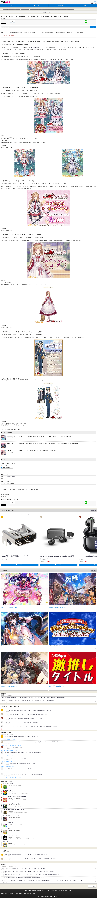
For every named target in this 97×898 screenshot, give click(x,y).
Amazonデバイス (28, 514)
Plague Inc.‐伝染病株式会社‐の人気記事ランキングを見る (11, 755)
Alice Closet (3, 496)
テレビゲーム (37, 514)
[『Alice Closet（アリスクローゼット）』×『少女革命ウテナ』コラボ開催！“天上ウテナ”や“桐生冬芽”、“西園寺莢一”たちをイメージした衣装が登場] (39, 447)
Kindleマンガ (19, 514)
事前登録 (44, 12)
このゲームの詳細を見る (7, 467)
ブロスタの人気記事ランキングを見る (8, 761)
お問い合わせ (28, 890)
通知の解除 (54, 890)
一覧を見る (93, 510)
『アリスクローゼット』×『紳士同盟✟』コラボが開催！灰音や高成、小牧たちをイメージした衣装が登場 (52, 9)
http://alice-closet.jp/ (11, 476)
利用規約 (34, 890)
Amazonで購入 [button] (19, 565)
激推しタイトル (51, 12)
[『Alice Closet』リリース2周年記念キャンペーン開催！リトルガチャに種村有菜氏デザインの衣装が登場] (28, 454)
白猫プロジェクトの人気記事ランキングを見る (9, 750)
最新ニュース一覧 (25, 9)
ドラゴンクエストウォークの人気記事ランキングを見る (11, 745)
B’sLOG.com (68, 890)
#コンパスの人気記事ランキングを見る (8, 739)
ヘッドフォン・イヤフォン (8, 514)
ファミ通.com (61, 890)
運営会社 (39, 890)
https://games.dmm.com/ (37, 47)
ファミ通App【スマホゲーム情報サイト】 (11, 9)
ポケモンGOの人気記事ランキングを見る (8, 766)
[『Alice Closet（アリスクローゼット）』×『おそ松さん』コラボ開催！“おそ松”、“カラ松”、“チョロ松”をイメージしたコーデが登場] (36, 440)
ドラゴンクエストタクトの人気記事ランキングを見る (11, 777)
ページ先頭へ (93, 886)
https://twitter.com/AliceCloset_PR (13, 478)
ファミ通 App (5, 2)
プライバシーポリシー (47, 890)
